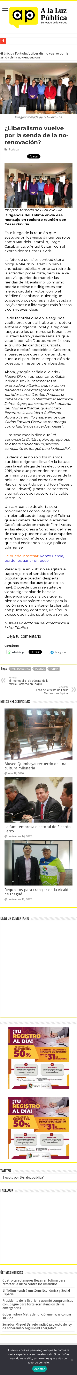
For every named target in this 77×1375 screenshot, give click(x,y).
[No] (72, 1360)
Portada (21, 53)
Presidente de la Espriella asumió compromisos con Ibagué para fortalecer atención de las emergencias (37, 1304)
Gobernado (15, 41)
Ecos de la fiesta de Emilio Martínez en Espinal (52, 690)
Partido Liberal (20, 669)
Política (40, 669)
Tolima (54, 669)
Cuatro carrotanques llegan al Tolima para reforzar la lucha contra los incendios (33, 1282)
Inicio (8, 53)
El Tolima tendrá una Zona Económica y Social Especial (36, 1292)
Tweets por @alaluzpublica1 (23, 1177)
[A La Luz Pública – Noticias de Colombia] (38, 16)
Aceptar (39, 1368)
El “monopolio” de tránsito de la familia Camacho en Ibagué (28, 681)
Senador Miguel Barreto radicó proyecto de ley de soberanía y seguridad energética (37, 1326)
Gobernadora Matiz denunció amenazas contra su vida (36, 1316)
